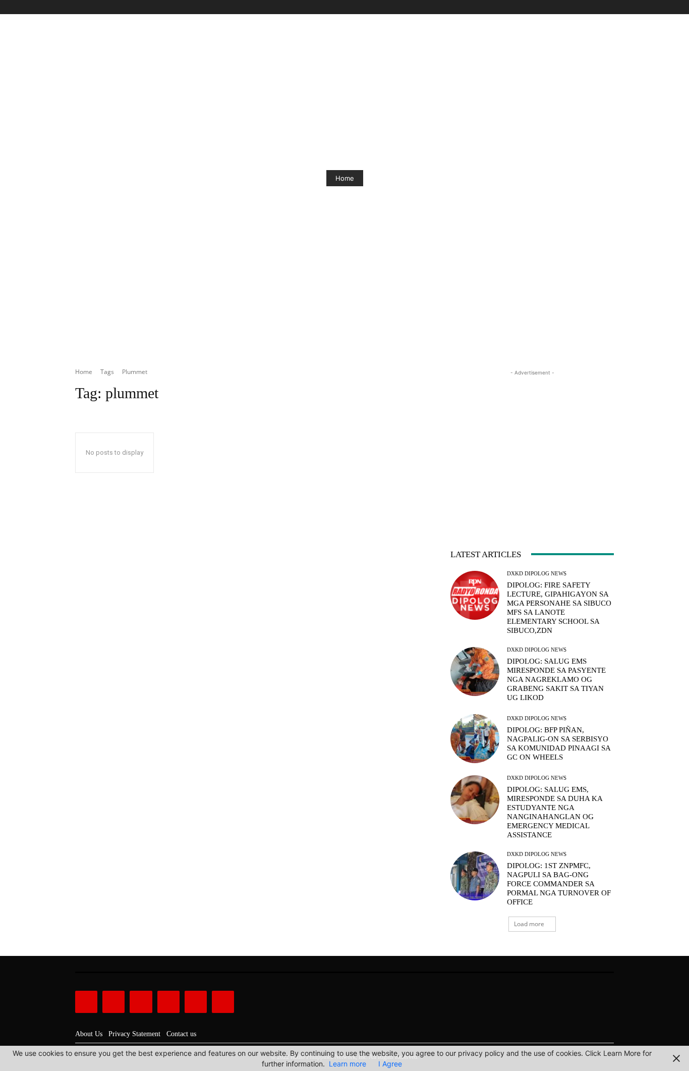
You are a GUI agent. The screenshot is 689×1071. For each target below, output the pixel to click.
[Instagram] (574, 7)
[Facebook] (562, 7)
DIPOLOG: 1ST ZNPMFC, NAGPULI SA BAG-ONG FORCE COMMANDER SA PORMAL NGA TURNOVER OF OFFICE (559, 884)
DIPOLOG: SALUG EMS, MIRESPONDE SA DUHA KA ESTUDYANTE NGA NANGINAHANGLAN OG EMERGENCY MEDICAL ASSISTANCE (555, 812)
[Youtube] (608, 7)
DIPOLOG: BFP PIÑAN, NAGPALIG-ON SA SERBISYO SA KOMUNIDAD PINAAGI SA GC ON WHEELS (559, 743)
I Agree (390, 1063)
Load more (529, 924)
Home (344, 178)
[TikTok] (585, 7)
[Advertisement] (532, 441)
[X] (596, 7)
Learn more (347, 1063)
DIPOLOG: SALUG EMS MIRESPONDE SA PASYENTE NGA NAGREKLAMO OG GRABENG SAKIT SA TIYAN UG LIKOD (556, 679)
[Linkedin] (141, 1002)
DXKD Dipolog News (536, 573)
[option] (344, 178)
